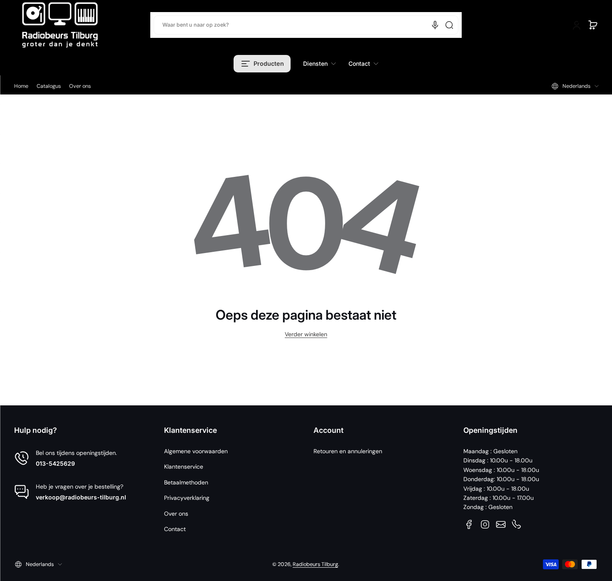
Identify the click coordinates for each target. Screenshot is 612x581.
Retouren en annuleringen (347, 451)
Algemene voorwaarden (196, 451)
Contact (175, 529)
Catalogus (49, 86)
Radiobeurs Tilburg (315, 564)
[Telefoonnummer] (517, 524)
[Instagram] (485, 524)
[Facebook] (469, 524)
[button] (593, 25)
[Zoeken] (449, 25)
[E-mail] (501, 524)
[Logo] (60, 25)
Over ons (80, 86)
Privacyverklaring (186, 498)
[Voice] (435, 25)
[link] (319, 63)
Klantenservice (183, 466)
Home (21, 86)
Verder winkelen (306, 334)
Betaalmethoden (186, 482)
